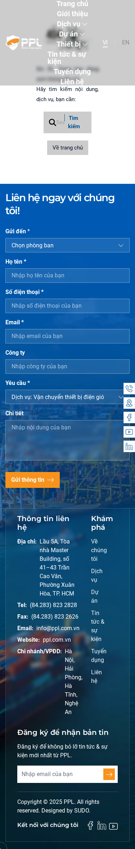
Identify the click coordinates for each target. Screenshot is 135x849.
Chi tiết (14, 413)
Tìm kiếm (74, 122)
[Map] (129, 403)
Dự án (68, 34)
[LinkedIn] (129, 446)
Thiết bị (69, 44)
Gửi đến (17, 231)
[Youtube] (129, 432)
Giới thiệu (72, 13)
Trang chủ (72, 3)
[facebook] (90, 825)
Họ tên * (15, 261)
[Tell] (129, 388)
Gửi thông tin (27, 479)
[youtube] (113, 826)
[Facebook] (129, 417)
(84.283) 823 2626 (54, 616)
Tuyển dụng (72, 71)
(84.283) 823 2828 (53, 605)
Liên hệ (72, 81)
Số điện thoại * (24, 292)
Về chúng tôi (98, 550)
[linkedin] (102, 825)
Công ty (15, 352)
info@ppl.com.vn (58, 628)
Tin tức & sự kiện (67, 58)
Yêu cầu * (17, 383)
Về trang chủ (68, 147)
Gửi (109, 774)
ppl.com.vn (57, 639)
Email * (14, 322)
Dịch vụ (68, 23)
